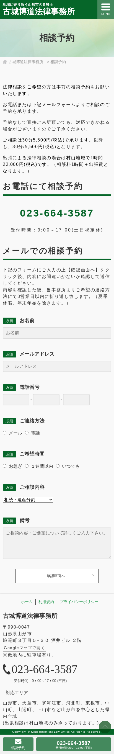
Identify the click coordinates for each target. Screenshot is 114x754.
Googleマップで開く (24, 647)
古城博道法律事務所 (30, 615)
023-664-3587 (74, 744)
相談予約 (18, 748)
